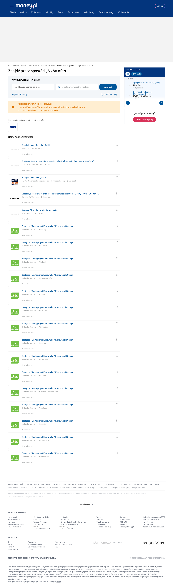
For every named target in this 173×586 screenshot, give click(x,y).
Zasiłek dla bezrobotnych (68, 524)
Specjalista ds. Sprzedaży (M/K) (36, 145)
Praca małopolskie (83, 494)
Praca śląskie (52, 494)
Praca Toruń (25, 488)
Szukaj (108, 87)
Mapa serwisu (13, 549)
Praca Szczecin (95, 484)
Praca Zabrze (77, 488)
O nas (10, 542)
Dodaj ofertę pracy (144, 119)
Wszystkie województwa (34, 497)
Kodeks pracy (101, 524)
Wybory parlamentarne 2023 (153, 527)
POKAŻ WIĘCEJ (85, 505)
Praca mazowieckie (38, 494)
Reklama (11, 544)
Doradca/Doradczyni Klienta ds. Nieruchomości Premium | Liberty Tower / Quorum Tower (61, 194)
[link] (64, 149)
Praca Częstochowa (151, 484)
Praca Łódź (56, 484)
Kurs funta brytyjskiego (42, 517)
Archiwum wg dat (61, 542)
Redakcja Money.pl (127, 527)
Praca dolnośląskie (99, 494)
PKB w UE (123, 522)
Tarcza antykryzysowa (16, 524)
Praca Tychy (125, 488)
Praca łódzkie (114, 494)
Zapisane (137, 74)
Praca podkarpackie (15, 497)
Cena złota (37, 520)
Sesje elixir (100, 520)
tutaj (59, 582)
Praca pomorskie (127, 494)
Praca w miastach (14, 527)
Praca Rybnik (102, 488)
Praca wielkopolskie (66, 494)
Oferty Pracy (32, 66)
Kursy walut (12, 517)
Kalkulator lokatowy (104, 527)
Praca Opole (113, 488)
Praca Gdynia (137, 484)
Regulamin (32, 542)
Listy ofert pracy (148, 524)
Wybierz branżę (19, 94)
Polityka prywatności (35, 544)
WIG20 (99, 517)
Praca (23, 66)
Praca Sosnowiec (38, 488)
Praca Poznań (82, 484)
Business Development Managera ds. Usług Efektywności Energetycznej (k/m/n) (58, 161)
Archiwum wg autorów (63, 544)
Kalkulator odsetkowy (151, 520)
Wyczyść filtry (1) (109, 94)
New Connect (148, 522)
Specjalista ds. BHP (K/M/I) (34, 177)
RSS (56, 547)
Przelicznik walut (14, 520)
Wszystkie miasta (138, 488)
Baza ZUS (123, 524)
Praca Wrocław (68, 484)
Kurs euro (11, 522)
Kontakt (11, 547)
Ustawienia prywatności (36, 547)
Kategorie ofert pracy (47, 66)
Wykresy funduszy (40, 522)
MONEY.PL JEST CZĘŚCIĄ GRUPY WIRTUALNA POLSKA (32, 558)
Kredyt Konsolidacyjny (42, 528)
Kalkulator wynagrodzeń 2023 (154, 517)
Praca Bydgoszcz (109, 484)
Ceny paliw (124, 517)
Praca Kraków (45, 484)
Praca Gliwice (65, 488)
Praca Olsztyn (90, 488)
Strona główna (13, 66)
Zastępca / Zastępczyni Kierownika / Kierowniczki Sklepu (47, 226)
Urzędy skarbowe (103, 522)
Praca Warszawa (31, 484)
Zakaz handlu (125, 520)
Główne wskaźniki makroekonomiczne (73, 522)
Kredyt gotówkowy (66, 528)
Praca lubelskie (141, 494)
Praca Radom (13, 488)
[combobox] (33, 87)
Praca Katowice (123, 484)
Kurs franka (63, 517)
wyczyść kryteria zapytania (46, 110)
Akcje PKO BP (64, 520)
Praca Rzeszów (52, 488)
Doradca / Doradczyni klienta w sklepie (39, 210)
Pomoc (30, 549)
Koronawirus (38, 524)
